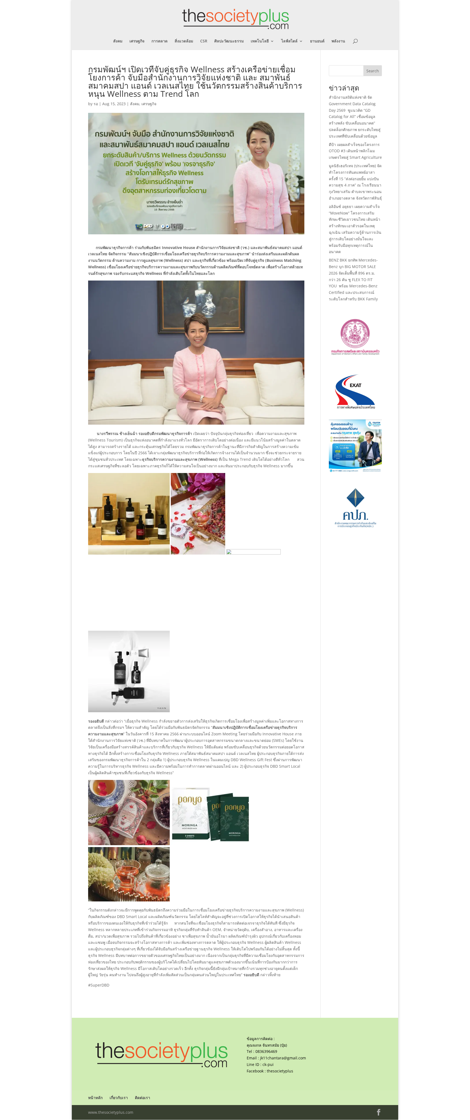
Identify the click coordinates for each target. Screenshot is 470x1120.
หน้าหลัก (95, 1097)
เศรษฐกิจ (136, 41)
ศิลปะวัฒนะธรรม (229, 41)
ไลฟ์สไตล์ (289, 41)
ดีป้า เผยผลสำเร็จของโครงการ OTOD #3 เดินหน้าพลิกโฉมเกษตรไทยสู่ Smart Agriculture (355, 151)
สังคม (117, 41)
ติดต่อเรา (142, 1097)
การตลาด (159, 41)
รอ (96, 103)
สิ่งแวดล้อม (184, 41)
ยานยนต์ (317, 41)
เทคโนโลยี (260, 41)
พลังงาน (338, 41)
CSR (203, 41)
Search (372, 70)
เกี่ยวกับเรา (119, 1097)
